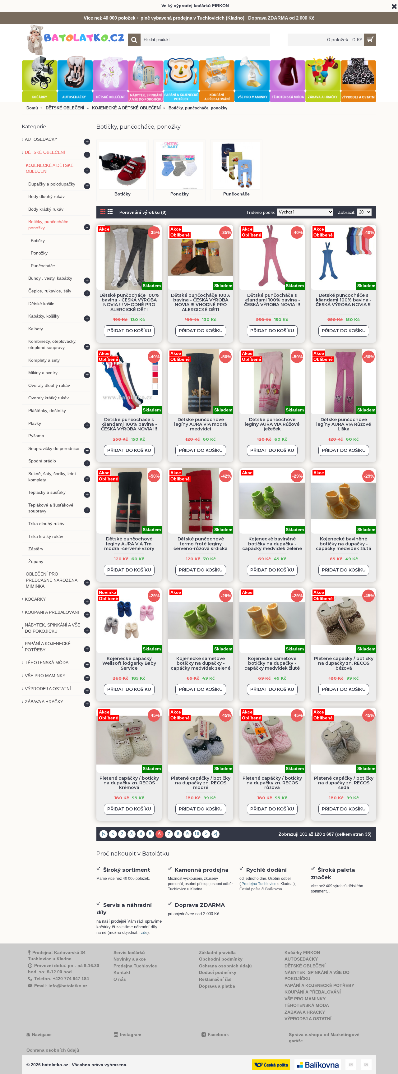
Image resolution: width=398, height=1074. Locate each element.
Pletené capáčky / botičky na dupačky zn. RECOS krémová (129, 783)
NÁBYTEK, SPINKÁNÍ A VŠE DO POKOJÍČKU (317, 975)
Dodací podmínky (217, 972)
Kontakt (121, 972)
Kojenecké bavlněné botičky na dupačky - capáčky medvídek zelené (272, 543)
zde (144, 932)
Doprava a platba (217, 986)
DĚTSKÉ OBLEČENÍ (305, 965)
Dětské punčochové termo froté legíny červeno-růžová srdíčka (201, 543)
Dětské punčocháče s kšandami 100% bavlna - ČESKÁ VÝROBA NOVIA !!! (272, 300)
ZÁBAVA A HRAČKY (305, 1012)
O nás (119, 979)
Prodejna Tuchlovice (259, 884)
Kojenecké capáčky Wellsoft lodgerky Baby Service (129, 663)
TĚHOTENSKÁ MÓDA (307, 1005)
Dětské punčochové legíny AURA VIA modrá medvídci (200, 424)
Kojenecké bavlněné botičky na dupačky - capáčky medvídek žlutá (343, 543)
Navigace (42, 1034)
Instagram (130, 1034)
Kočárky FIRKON (302, 952)
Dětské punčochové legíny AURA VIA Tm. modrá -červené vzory (129, 543)
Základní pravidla (217, 952)
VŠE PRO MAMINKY (305, 998)
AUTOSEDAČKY (301, 959)
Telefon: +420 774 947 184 (61, 978)
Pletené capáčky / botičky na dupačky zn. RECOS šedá (343, 783)
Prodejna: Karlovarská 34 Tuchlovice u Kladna (57, 956)
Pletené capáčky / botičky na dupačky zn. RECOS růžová (272, 783)
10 (196, 833)
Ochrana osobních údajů (225, 965)
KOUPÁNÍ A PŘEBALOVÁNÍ (313, 991)
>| (215, 833)
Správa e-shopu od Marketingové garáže (324, 1037)
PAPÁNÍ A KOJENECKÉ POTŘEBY (319, 985)
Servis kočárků (129, 952)
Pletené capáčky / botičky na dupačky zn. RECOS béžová (343, 663)
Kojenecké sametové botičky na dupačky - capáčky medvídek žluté (272, 663)
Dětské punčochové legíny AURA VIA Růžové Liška (343, 424)
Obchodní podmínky (221, 959)
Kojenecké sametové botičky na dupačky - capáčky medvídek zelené (200, 663)
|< (103, 833)
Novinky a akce (129, 959)
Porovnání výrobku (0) (143, 212)
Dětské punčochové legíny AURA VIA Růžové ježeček (272, 424)
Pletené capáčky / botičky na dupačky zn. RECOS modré (200, 783)
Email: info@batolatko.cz (60, 985)
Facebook (218, 1034)
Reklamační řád (215, 979)
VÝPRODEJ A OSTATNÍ (308, 1018)
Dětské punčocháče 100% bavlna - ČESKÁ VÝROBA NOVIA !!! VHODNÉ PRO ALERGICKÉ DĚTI (129, 302)
